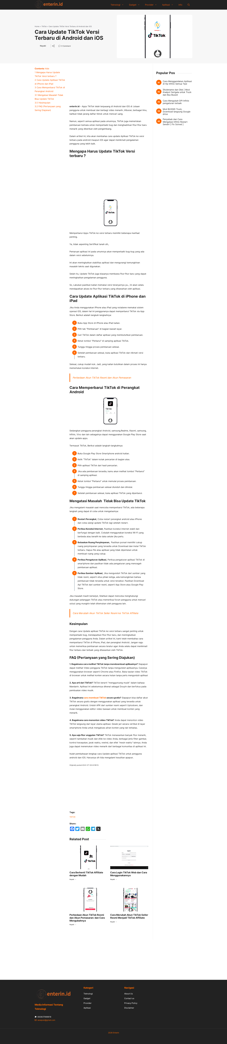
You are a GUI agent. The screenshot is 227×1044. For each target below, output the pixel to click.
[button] (188, 5)
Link (60, 46)
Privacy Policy (130, 1003)
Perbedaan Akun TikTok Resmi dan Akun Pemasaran (102, 377)
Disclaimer (129, 1008)
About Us (128, 993)
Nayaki (43, 46)
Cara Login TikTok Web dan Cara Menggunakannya (128, 874)
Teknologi (115, 4)
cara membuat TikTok (95, 697)
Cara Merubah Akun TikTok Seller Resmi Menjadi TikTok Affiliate (129, 916)
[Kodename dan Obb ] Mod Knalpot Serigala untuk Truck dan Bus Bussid (177, 92)
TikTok (44, 26)
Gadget (132, 4)
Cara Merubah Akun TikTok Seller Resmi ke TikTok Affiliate (105, 613)
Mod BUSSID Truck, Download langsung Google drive (176, 111)
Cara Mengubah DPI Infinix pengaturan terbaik (176, 101)
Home (37, 26)
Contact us (129, 998)
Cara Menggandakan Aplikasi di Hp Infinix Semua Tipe (177, 82)
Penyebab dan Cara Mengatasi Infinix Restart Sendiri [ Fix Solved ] (175, 122)
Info (180, 4)
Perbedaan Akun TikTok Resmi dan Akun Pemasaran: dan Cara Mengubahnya (87, 918)
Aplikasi (166, 4)
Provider (149, 4)
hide (47, 68)
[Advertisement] (108, 85)
